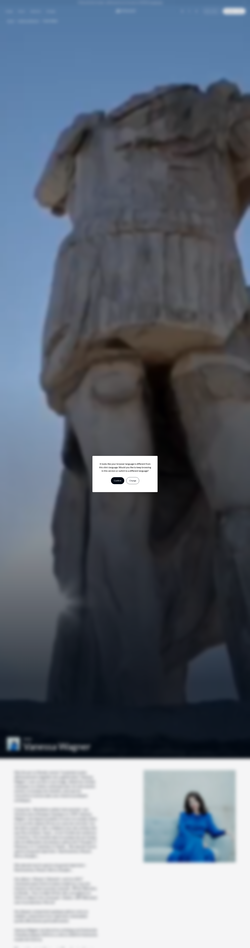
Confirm (117, 480)
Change (132, 480)
